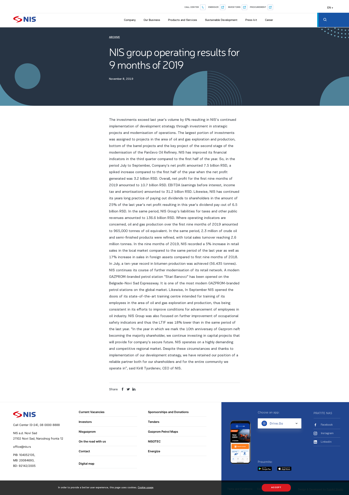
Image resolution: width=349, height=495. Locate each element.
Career (269, 20)
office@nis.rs (22, 446)
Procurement (258, 7)
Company (130, 20)
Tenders (153, 422)
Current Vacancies (92, 412)
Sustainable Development (221, 20)
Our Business (152, 20)
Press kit (251, 20)
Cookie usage (145, 487)
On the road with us (92, 441)
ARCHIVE (114, 37)
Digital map (86, 463)
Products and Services (182, 20)
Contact (84, 451)
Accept (276, 487)
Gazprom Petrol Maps (163, 431)
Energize (213, 7)
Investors (234, 7)
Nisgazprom (87, 431)
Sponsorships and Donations (168, 412)
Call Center (191, 7)
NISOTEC (154, 441)
